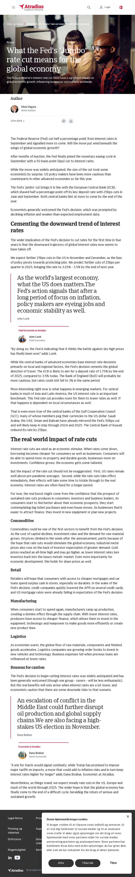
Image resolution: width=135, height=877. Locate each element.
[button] (13, 7)
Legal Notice (15, 818)
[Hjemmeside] (49, 7)
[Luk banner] (128, 816)
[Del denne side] (63, 121)
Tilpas (113, 863)
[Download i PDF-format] (71, 121)
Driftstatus (14, 839)
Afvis (61, 863)
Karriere (40, 850)
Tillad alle (87, 863)
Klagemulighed (17, 850)
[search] (89, 7)
